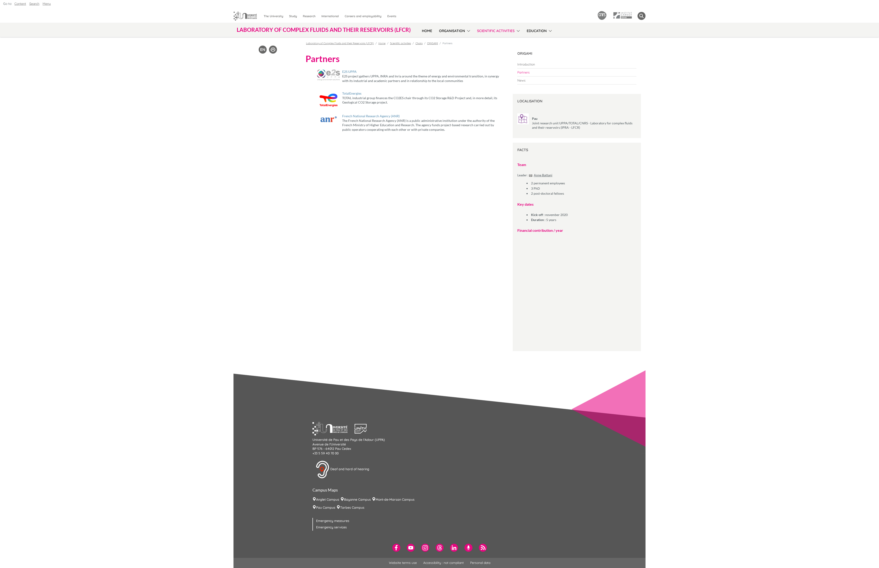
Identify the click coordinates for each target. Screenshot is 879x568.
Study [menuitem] (293, 16)
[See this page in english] (263, 49)
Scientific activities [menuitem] (496, 31)
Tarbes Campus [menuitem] (352, 507)
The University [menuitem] (273, 16)
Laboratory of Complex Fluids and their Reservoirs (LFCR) (340, 43)
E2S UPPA (349, 72)
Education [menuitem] (537, 31)
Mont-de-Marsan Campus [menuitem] (395, 499)
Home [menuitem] (427, 31)
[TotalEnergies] (328, 100)
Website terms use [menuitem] (403, 563)
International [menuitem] (330, 16)
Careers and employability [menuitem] (363, 16)
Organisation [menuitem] (452, 31)
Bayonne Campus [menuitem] (357, 499)
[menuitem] (576, 64)
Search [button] (34, 4)
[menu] (467, 30)
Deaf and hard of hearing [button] (349, 469)
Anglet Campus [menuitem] (327, 499)
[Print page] (273, 49)
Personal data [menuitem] (480, 563)
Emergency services (331, 527)
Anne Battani (543, 175)
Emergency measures (332, 521)
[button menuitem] (642, 16)
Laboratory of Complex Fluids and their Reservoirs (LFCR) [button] (324, 30)
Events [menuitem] (391, 16)
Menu (47, 4)
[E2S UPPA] (328, 75)
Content (20, 4)
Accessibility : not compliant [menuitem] (443, 563)
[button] (333, 428)
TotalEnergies (351, 93)
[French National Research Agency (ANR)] (328, 120)
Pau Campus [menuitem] (325, 507)
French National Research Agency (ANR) (371, 116)
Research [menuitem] (309, 16)
